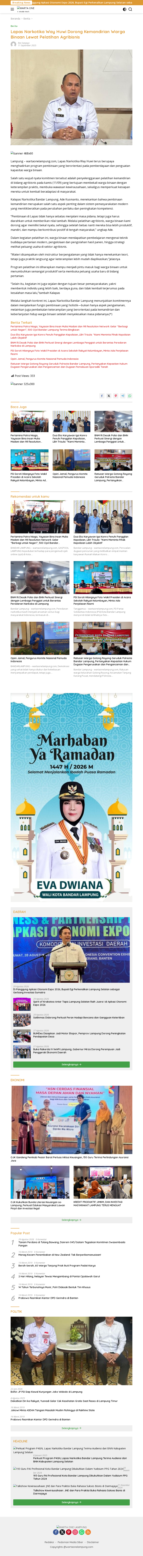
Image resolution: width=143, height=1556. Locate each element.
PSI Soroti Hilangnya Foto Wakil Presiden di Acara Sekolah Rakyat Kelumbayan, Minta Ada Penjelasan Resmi (69, 352)
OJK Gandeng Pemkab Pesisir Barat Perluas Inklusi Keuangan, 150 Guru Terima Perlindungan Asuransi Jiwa (70, 1159)
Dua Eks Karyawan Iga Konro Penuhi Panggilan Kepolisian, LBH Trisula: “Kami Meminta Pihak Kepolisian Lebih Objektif (70, 336)
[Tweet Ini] (108, 395)
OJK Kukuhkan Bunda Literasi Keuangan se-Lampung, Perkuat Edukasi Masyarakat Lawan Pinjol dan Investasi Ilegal (38, 1205)
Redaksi (49, 1542)
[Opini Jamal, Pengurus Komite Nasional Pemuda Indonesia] (72, 460)
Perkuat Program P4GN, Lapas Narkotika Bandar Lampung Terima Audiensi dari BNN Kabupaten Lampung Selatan (80, 1460)
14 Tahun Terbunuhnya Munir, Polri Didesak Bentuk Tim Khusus (54, 1287)
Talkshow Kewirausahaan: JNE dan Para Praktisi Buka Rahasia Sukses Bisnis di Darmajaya (79, 1492)
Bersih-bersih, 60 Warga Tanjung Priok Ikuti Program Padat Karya (57, 1265)
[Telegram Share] (122, 395)
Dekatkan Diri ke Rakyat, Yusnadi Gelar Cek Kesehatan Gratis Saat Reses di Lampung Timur (64, 1401)
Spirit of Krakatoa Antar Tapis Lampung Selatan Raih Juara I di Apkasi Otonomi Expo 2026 (79, 1003)
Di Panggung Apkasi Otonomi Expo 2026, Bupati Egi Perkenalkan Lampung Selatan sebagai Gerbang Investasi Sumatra (66, 991)
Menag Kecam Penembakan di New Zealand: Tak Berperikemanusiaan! (59, 1254)
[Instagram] (75, 1532)
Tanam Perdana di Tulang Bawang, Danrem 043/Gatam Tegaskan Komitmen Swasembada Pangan (71, 1244)
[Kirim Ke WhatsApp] (129, 395)
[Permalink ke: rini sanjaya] (13, 44)
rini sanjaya (23, 42)
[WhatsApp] (81, 1532)
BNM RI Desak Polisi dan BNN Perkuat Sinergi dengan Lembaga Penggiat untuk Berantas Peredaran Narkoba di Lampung (68, 344)
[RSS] (88, 1532)
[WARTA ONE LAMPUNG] (26, 9)
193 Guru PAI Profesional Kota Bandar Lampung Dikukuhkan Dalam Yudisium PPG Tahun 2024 (80, 1477)
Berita (14, 26)
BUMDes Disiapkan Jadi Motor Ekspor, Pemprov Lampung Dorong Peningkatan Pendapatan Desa (79, 1035)
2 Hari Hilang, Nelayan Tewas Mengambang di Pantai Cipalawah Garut (59, 1276)
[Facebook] (56, 1532)
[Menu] (13, 9)
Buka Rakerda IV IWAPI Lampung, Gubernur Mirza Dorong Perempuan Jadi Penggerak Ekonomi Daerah (76, 1051)
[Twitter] (62, 1532)
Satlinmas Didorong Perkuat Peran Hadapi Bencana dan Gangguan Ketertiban (79, 1017)
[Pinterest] (69, 1532)
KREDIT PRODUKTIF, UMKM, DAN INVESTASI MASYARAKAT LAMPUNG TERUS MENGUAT (98, 1203)
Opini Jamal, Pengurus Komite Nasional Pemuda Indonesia (44, 358)
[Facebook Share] (101, 395)
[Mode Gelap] (125, 9)
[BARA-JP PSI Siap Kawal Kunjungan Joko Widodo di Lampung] (71, 1351)
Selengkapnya (70, 1064)
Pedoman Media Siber (70, 1542)
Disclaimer (93, 1542)
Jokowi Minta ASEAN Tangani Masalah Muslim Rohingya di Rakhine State (53, 1410)
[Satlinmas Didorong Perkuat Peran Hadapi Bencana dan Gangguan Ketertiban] (22, 1020)
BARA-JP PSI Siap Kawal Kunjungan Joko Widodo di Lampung (46, 1391)
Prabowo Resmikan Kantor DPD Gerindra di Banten (48, 1298)
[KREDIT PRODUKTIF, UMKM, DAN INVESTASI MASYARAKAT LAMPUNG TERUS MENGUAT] (103, 1182)
